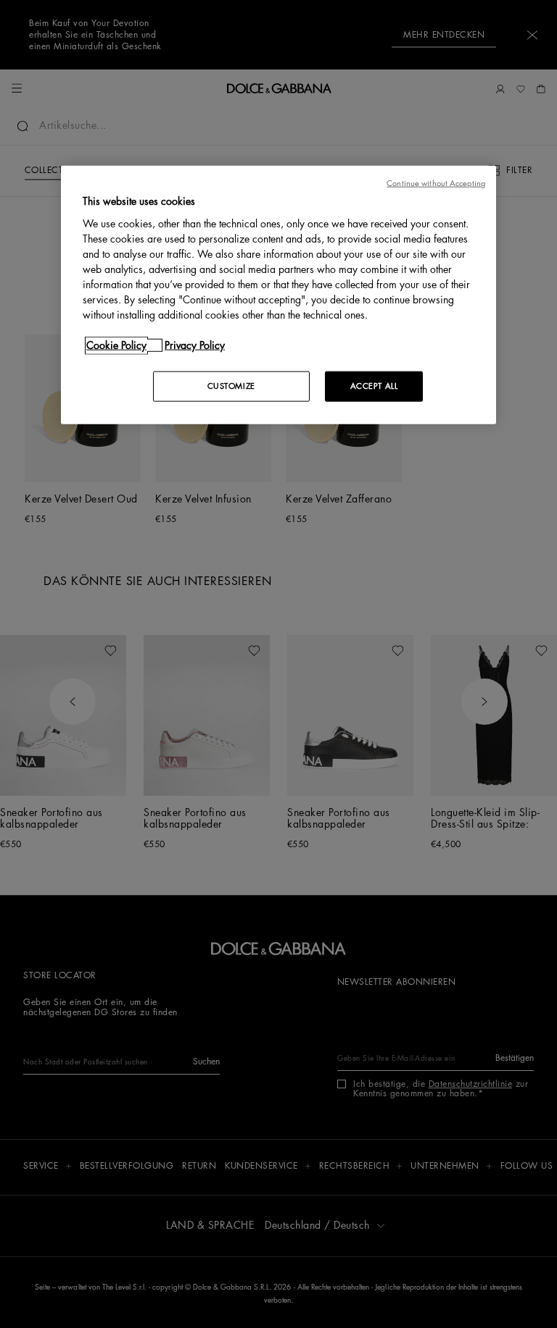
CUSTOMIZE (231, 386)
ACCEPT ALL (374, 386)
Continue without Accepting (436, 184)
